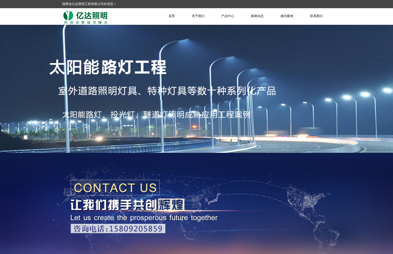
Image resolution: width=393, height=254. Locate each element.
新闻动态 (257, 16)
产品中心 (227, 16)
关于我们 (198, 16)
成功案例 (286, 16)
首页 (172, 16)
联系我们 (316, 16)
